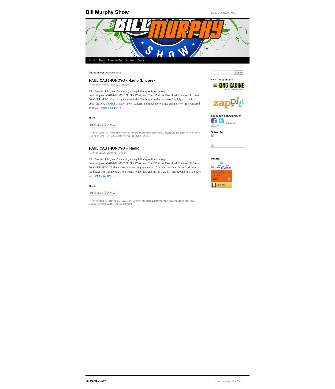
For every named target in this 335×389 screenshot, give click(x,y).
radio (129, 135)
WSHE (110, 203)
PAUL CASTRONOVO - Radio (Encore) (122, 80)
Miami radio (147, 200)
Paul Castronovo (118, 135)
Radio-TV (102, 200)
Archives (129, 60)
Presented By (115, 60)
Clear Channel (134, 200)
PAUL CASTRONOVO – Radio (114, 148)
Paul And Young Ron (99, 135)
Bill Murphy (124, 84)
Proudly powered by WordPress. (228, 380)
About (102, 60)
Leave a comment (141, 135)
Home (92, 60)
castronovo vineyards (162, 132)
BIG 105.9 (122, 132)
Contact (142, 60)
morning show (193, 132)
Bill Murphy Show (107, 12)
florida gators (179, 132)
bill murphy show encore (139, 132)
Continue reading (110, 107)
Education (103, 132)
